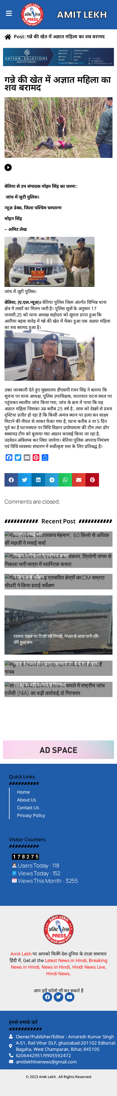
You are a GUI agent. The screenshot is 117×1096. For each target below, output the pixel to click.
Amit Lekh (27, 543)
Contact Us (28, 807)
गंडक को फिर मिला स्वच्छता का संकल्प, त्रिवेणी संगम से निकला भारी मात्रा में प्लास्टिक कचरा (55, 553)
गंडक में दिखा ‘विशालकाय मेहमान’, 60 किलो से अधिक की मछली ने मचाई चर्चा (57, 531)
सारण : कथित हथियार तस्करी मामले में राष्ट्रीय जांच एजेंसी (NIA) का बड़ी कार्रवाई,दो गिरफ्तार (58, 682)
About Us (26, 800)
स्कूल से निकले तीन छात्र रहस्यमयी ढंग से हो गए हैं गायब (56, 663)
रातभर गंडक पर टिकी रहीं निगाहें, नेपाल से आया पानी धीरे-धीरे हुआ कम (57, 639)
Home (23, 792)
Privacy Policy (31, 815)
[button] (11, 480)
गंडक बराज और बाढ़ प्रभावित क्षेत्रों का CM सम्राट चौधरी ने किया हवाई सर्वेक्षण (58, 574)
